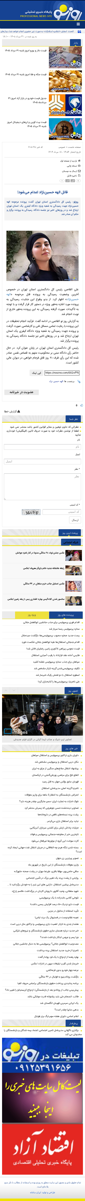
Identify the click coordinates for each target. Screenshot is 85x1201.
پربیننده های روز (66, 615)
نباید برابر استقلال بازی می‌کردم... (62, 821)
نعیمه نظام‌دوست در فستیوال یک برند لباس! (57, 918)
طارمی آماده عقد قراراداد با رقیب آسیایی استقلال (55, 655)
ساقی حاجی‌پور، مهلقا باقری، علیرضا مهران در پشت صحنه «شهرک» (46, 871)
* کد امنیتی (75, 504)
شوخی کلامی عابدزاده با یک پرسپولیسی (59, 898)
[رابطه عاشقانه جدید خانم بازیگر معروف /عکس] (73, 570)
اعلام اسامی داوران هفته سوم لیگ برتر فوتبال (56, 1016)
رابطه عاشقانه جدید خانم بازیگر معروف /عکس (43, 568)
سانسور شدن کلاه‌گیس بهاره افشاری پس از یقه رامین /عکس (35, 599)
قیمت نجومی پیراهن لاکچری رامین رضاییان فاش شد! (53, 649)
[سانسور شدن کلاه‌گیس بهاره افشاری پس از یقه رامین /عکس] (73, 601)
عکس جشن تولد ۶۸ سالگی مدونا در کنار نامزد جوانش (39, 553)
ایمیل (77, 454)
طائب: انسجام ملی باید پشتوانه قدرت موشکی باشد (53, 997)
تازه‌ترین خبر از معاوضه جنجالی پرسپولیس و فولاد (54, 834)
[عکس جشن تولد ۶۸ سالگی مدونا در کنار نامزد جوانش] (73, 555)
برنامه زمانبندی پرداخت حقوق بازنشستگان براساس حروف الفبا (48, 983)
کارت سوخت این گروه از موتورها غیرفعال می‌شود (55, 841)
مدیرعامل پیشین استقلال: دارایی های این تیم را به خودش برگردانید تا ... (43, 885)
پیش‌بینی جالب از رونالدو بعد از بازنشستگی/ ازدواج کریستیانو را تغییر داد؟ (42, 990)
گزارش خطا (10, 411)
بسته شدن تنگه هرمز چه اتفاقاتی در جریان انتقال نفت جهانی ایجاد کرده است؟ (45, 850)
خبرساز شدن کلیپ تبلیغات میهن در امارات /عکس (55, 964)
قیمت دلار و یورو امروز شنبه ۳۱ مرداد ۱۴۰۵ (25, 51)
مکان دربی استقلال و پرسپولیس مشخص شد (57, 762)
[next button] (6, 690)
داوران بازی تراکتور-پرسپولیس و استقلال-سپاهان (55, 755)
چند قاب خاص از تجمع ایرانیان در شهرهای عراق (42, 739)
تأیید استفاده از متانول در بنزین (63, 911)
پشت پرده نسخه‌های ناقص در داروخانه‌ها (58, 815)
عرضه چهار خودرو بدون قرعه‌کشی (62, 970)
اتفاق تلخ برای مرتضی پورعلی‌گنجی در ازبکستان (55, 775)
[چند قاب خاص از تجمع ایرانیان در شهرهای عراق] (42, 721)
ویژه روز (32, 615)
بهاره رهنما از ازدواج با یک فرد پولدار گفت (58, 957)
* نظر (77, 469)
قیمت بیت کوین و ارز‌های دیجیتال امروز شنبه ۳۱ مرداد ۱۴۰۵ (26, 124)
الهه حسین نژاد (56, 381)
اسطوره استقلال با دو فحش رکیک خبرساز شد (58, 675)
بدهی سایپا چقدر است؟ (66, 1010)
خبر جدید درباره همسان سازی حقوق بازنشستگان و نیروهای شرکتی (46, 931)
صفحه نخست (74, 147)
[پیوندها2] (42, 1098)
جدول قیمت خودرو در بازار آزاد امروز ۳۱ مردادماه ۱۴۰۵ (27, 100)
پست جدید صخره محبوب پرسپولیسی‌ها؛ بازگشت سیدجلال (50, 636)
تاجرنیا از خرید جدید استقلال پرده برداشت (58, 950)
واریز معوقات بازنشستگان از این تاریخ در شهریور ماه (53, 865)
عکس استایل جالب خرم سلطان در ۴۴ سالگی (43, 584)
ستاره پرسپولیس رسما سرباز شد (64, 629)
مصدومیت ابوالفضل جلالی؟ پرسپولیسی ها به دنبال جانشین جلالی (46, 944)
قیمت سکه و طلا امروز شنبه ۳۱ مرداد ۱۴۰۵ (25, 74)
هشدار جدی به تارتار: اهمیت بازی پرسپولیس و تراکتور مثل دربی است (44, 924)
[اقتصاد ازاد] (42, 1148)
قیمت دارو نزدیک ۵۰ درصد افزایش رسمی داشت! (54, 904)
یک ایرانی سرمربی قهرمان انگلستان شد (59, 1003)
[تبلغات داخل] (42, 1055)
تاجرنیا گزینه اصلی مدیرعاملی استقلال (60, 788)
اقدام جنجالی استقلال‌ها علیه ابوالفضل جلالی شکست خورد (51, 642)
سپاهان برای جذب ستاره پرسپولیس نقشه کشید (56, 662)
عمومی (61, 147)
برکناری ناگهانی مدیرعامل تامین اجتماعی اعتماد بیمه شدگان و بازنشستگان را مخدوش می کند (43, 1032)
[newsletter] (21, 392)
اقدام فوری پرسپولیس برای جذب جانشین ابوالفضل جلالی (51, 622)
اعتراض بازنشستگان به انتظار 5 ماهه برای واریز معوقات (52, 795)
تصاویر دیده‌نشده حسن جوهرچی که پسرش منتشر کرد (52, 808)
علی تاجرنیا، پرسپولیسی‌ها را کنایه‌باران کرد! (59, 682)
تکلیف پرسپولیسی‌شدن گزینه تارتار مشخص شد (57, 668)
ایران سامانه (35, 1192)
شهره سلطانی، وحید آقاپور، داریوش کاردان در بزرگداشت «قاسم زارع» (45, 891)
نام (78, 439)
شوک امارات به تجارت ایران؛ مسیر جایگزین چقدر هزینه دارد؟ (49, 801)
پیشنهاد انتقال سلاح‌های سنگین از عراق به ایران (55, 768)
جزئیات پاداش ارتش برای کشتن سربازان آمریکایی (54, 828)
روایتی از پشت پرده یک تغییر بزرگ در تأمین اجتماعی (52, 878)
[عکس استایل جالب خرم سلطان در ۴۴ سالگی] (73, 586)
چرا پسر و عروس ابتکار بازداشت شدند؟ (59, 937)
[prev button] (14, 690)
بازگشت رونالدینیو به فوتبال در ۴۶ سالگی (59, 977)
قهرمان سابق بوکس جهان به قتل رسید (60, 782)
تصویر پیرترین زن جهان (67, 858)
